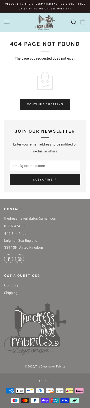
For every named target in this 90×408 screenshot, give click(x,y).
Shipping (10, 293)
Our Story (11, 285)
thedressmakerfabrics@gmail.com (30, 218)
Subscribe (43, 179)
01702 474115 (14, 226)
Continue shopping (45, 104)
